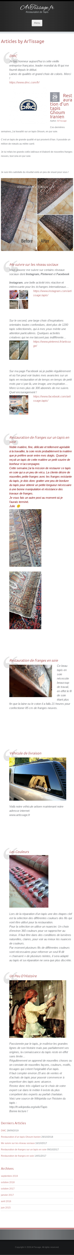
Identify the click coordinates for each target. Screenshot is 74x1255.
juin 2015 (6, 1207)
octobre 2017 (8, 1188)
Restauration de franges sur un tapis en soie (23, 1149)
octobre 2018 (8, 1182)
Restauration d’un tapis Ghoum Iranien (21, 1137)
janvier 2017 (7, 1195)
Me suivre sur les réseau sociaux (18, 1143)
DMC (3, 1130)
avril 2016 (6, 1201)
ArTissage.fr (37, 7)
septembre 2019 (9, 1176)
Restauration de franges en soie (17, 1156)
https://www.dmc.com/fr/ (24, 82)
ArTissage (34, 41)
